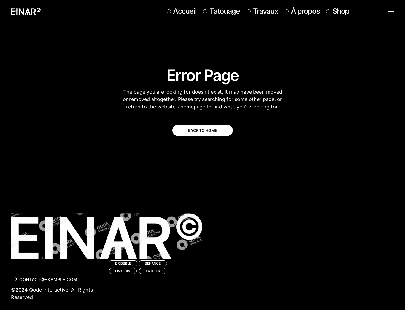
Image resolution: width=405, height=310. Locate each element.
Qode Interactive (48, 290)
